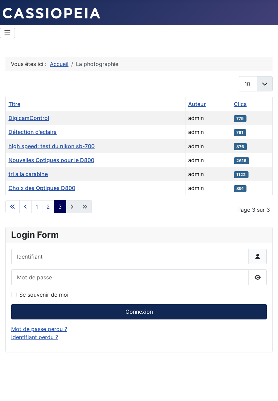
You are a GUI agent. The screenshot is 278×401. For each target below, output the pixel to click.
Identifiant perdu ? (34, 337)
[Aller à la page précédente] (25, 206)
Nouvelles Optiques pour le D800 (51, 160)
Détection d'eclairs (32, 131)
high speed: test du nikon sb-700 (51, 146)
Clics (240, 104)
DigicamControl (28, 118)
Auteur (197, 104)
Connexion (139, 311)
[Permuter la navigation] (7, 33)
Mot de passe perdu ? (39, 329)
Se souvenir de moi (43, 294)
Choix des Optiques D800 (41, 188)
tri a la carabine (28, 174)
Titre (14, 104)
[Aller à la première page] (12, 206)
